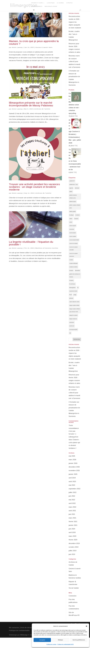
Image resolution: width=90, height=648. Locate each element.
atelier (70, 191)
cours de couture (73, 243)
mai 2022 (72, 500)
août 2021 (72, 511)
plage (75, 294)
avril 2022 (72, 503)
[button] (86, 626)
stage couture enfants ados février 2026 (74, 310)
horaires (71, 280)
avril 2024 (72, 478)
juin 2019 (72, 554)
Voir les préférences (79, 640)
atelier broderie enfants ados (73, 197)
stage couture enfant (74, 305)
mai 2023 (72, 485)
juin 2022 (72, 496)
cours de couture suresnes (73, 255)
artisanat (77, 188)
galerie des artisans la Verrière (74, 275)
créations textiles (73, 267)
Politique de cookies (51, 644)
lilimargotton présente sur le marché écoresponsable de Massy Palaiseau (31, 104)
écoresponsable (73, 329)
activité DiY (72, 181)
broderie (77, 215)
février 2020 (73, 540)
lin (77, 287)
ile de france (72, 284)
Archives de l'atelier (42, 109)
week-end (71, 326)
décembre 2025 (74, 467)
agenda (71, 188)
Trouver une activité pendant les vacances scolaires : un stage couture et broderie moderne (34, 187)
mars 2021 (72, 518)
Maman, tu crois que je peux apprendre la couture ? (34, 42)
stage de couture (73, 315)
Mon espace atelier (51, 6)
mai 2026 (72, 456)
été (70, 333)
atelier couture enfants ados (74, 206)
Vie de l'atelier (74, 588)
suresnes (71, 322)
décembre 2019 (74, 543)
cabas (70, 218)
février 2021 (73, 521)
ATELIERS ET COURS (37, 3)
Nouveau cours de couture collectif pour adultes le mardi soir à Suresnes (74, 61)
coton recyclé (72, 225)
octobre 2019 (73, 547)
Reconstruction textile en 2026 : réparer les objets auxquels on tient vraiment (75, 22)
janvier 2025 (73, 474)
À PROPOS (69, 3)
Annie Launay (17, 47)
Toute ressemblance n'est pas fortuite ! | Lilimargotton (74, 431)
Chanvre (76, 218)
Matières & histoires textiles (46, 248)
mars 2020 (72, 536)
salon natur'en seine (74, 301)
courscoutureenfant (74, 240)
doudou (71, 270)
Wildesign (24, 635)
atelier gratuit (72, 211)
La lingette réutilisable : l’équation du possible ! (31, 243)
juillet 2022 (72, 492)
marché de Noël (73, 291)
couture (71, 259)
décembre (77, 270)
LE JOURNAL (60, 3)
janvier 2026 (73, 463)
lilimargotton (72, 287)
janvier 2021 (73, 525)
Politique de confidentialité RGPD (65, 644)
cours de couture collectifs (73, 248)
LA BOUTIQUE (50, 3)
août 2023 (72, 481)
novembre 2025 (74, 470)
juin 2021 (72, 514)
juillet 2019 (72, 551)
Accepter (42, 640)
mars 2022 (72, 507)
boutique (71, 215)
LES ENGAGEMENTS (36, 6)
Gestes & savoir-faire (43, 47)
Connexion (72, 596)
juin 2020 (72, 529)
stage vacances (73, 318)
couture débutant (73, 263)
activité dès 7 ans (73, 184)
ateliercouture (72, 201)
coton (70, 222)
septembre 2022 (74, 489)
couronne (71, 229)
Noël (70, 294)
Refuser (60, 640)
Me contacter (14, 627)
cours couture (72, 236)
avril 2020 (72, 532)
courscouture (72, 232)
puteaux (71, 298)
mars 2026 (72, 459)
